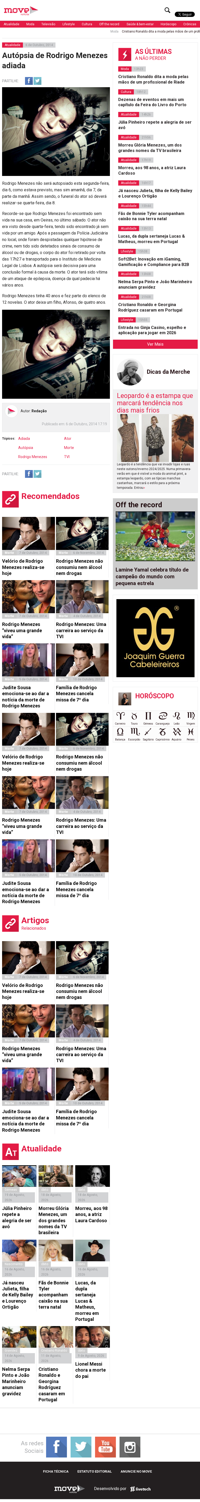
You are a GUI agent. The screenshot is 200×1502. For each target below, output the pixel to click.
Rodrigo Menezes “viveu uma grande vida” (22, 630)
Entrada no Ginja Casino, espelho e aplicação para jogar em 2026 (152, 330)
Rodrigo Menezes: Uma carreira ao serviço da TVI (81, 630)
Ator (67, 438)
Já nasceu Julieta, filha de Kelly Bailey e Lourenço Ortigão (17, 1295)
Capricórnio (162, 739)
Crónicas (189, 24)
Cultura (87, 24)
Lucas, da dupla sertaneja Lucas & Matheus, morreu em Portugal (87, 1301)
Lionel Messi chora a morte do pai (90, 1370)
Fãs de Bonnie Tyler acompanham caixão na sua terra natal (53, 1295)
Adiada (24, 438)
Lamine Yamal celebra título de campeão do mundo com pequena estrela (152, 576)
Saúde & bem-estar (140, 24)
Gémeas (11, 1190)
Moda (30, 24)
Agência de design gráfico (140, 1489)
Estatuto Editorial (94, 1471)
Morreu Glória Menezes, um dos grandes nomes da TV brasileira (54, 1220)
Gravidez (11, 1350)
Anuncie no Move (136, 1471)
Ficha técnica (55, 1471)
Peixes (191, 739)
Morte (69, 448)
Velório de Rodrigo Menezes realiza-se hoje (23, 567)
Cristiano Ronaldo (54, 1350)
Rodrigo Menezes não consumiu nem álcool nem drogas (79, 567)
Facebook (29, 81)
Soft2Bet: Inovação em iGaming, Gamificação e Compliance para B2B (153, 262)
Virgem (190, 723)
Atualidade (11, 24)
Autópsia (25, 448)
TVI (67, 457)
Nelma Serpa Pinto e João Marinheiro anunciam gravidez (16, 1381)
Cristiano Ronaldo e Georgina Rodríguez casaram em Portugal (52, 1384)
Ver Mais (155, 344)
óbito (44, 1190)
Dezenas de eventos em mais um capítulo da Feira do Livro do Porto (152, 102)
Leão (176, 723)
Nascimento (13, 1264)
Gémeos (148, 723)
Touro (134, 723)
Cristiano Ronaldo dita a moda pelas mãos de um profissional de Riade (147, 31)
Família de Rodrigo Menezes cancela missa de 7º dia (76, 693)
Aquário (176, 739)
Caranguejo (162, 723)
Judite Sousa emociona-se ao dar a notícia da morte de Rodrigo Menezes (25, 696)
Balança (120, 739)
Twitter (37, 81)
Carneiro (120, 723)
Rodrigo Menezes (32, 457)
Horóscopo (168, 24)
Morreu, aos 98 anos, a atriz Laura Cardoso (91, 1214)
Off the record (109, 24)
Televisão (48, 24)
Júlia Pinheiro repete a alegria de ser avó (17, 1217)
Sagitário (148, 739)
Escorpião (134, 739)
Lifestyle (69, 24)
